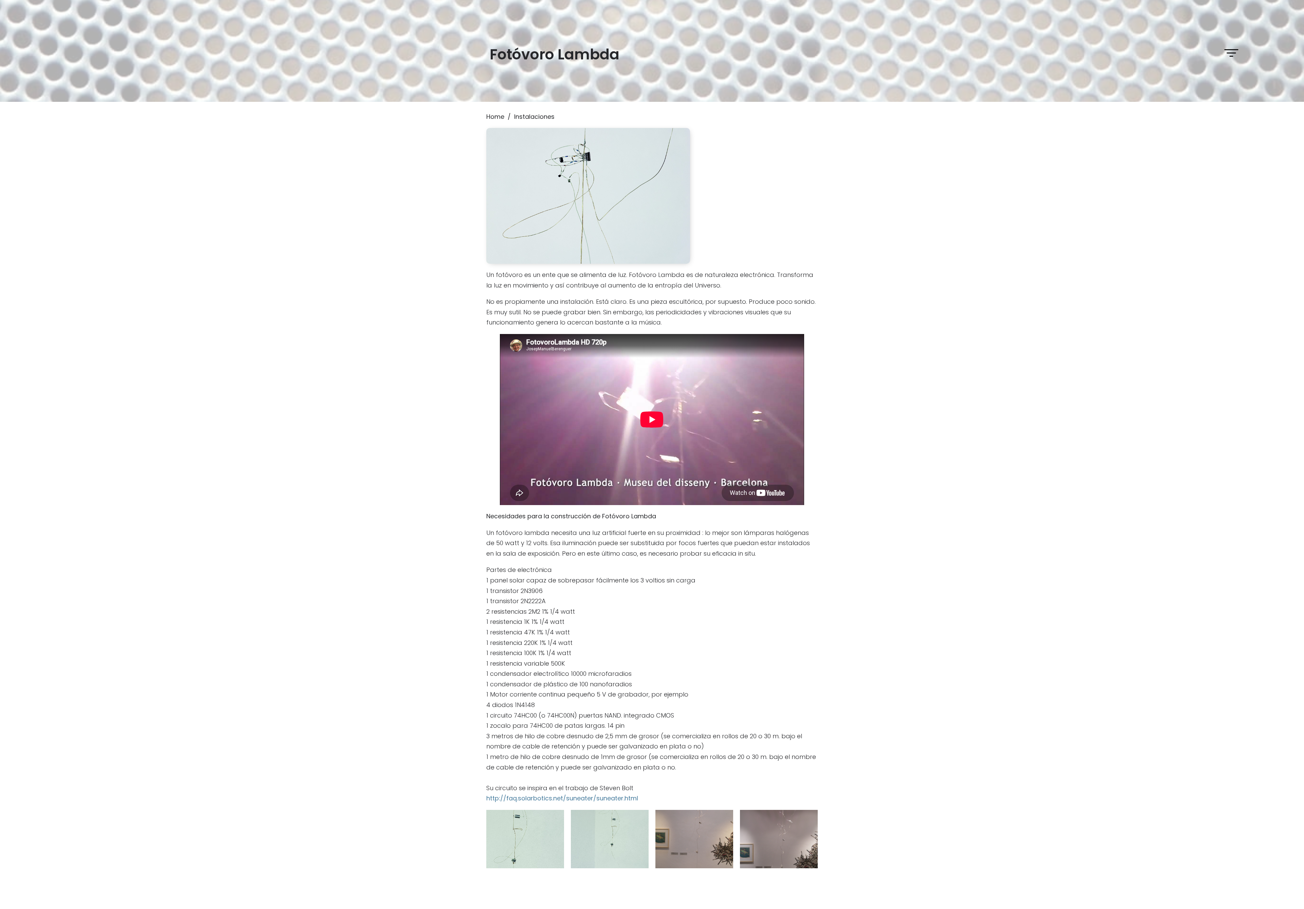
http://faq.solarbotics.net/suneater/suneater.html (562, 798)
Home (495, 116)
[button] (1231, 52)
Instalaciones (534, 116)
